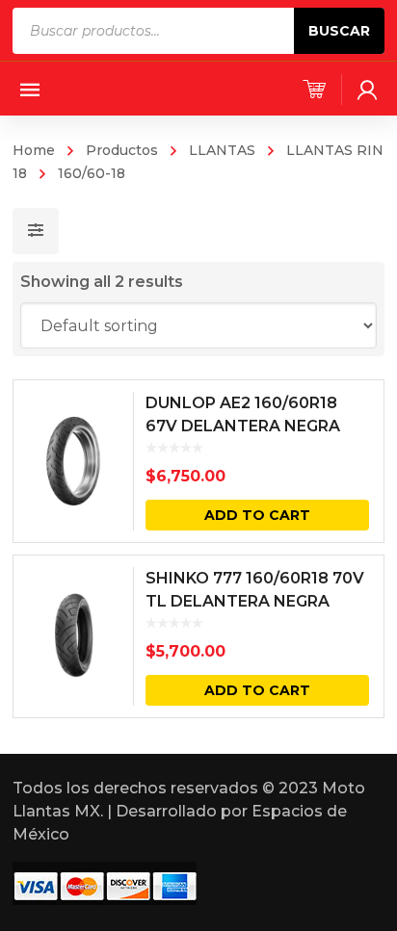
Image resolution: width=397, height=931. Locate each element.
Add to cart (257, 515)
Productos (122, 150)
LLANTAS (222, 150)
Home (34, 150)
